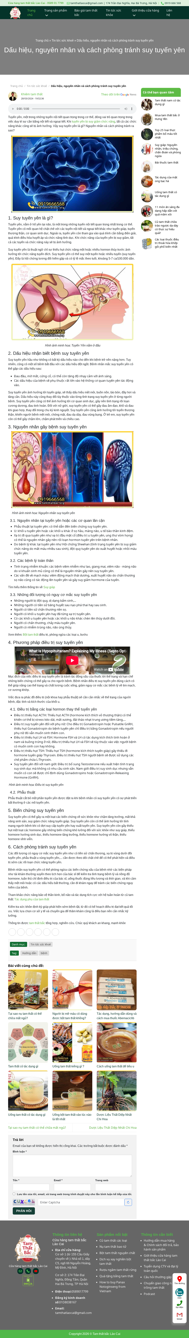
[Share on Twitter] (29, 932)
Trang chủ (31, 12)
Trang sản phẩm (55, 10)
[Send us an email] (20, 1271)
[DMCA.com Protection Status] (28, 1280)
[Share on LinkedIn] (55, 932)
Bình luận (20, 1151)
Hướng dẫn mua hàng (159, 1240)
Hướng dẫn (29, 953)
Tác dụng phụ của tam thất (31, 899)
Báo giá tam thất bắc (85, 12)
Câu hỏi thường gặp (158, 1277)
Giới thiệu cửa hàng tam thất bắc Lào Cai (160, 1257)
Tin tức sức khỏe (113, 12)
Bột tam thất (30, 634)
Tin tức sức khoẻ (63, 40)
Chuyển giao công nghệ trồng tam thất (160, 1285)
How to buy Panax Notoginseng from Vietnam (112, 1286)
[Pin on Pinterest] (46, 932)
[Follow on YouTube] (36, 1271)
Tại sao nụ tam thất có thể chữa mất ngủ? (37, 1128)
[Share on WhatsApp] (12, 932)
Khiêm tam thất (32, 94)
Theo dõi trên (110, 94)
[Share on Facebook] (21, 932)
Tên (16, 1180)
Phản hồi (24, 1211)
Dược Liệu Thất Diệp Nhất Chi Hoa (113, 1128)
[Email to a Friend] (38, 932)
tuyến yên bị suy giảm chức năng (93, 121)
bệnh (44, 953)
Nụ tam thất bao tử (112, 1247)
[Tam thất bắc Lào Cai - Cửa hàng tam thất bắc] (15, 12)
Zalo (179, 1297)
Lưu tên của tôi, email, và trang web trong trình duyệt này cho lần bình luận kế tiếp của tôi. (74, 1194)
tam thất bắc (37, 923)
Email (58, 1180)
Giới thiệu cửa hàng (145, 10)
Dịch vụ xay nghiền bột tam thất (115, 1261)
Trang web (101, 1180)
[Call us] (28, 1271)
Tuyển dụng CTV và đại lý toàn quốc (161, 1268)
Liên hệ (169, 12)
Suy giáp (49, 587)
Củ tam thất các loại (113, 1240)
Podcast (149, 1294)
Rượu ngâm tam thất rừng (117, 1270)
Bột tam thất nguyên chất (117, 1253)
